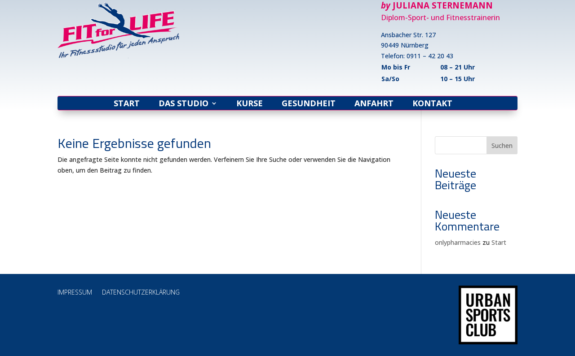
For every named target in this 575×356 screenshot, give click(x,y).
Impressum (75, 292)
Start (127, 104)
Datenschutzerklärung (141, 292)
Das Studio (183, 104)
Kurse (249, 104)
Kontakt (432, 104)
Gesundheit (309, 104)
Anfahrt (374, 104)
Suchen (502, 145)
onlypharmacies (458, 242)
